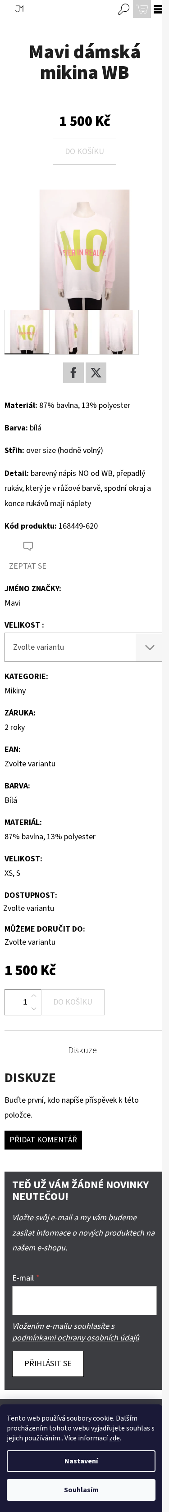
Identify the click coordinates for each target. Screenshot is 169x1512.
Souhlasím (81, 1490)
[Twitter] (96, 372)
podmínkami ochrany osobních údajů (75, 1338)
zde (114, 1438)
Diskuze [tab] (82, 1050)
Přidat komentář (43, 1139)
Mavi (12, 603)
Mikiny (15, 691)
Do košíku (84, 151)
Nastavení (81, 1461)
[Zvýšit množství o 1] (33, 996)
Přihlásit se (48, 1363)
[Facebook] (73, 372)
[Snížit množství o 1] (33, 1008)
